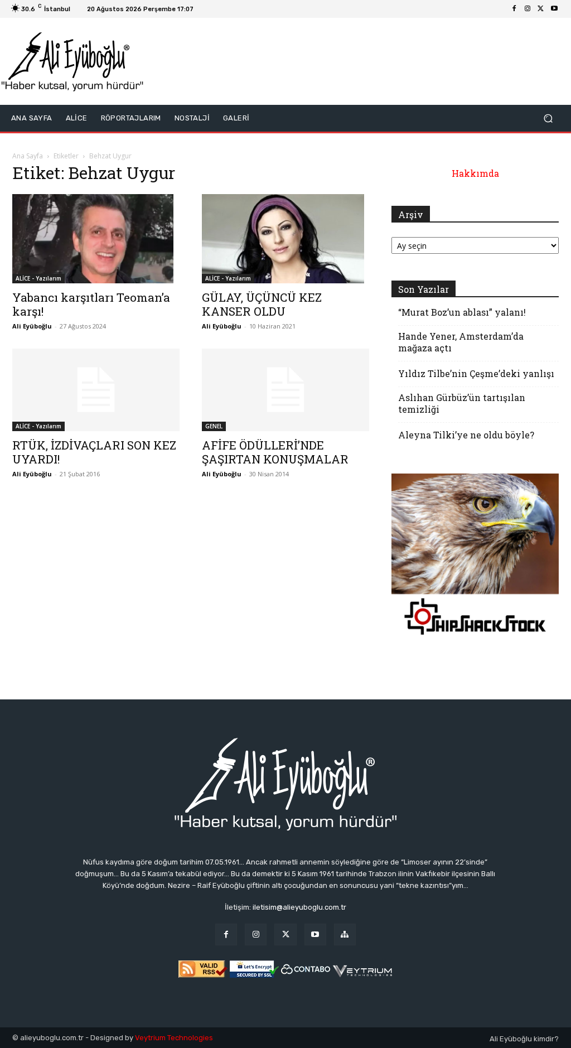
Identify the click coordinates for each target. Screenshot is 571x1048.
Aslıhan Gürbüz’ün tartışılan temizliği (461, 403)
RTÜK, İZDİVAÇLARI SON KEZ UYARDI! (94, 452)
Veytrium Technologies (174, 1037)
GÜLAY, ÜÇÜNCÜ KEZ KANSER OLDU (262, 304)
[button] (548, 118)
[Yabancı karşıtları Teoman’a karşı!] (96, 238)
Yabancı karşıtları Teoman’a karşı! (91, 304)
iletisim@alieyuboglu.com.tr (299, 907)
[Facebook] (514, 9)
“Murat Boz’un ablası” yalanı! (462, 312)
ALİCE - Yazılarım (38, 278)
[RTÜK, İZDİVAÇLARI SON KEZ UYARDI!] (96, 390)
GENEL (213, 426)
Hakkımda (475, 173)
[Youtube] (554, 9)
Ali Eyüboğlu (32, 326)
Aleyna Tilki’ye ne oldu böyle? (466, 435)
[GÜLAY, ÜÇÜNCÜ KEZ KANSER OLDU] (285, 238)
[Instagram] (527, 9)
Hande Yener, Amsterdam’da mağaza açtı (461, 342)
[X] (541, 9)
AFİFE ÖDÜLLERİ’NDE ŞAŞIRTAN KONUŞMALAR (275, 452)
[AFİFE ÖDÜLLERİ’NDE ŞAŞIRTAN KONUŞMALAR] (285, 390)
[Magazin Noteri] (345, 934)
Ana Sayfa (27, 156)
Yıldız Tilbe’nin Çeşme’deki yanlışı (476, 373)
